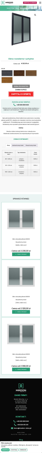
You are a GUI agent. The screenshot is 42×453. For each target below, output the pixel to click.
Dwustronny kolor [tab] (31, 145)
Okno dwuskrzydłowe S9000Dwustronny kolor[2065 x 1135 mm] (21, 242)
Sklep (17, 8)
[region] (21, 447)
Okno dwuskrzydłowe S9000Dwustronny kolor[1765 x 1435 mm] (21, 300)
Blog (21, 440)
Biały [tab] (8, 145)
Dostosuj (14, 450)
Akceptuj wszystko (6, 450)
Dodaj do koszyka (21, 86)
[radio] (7, 73)
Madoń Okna (10, 8)
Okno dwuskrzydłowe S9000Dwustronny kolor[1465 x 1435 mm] (21, 357)
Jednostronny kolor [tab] (18, 145)
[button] (40, 3)
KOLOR (3, 68)
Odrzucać (23, 450)
